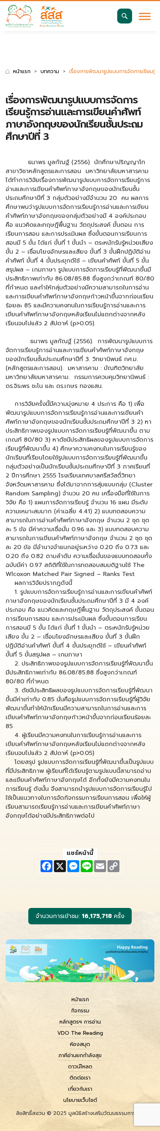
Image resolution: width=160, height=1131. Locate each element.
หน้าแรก (22, 71)
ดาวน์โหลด (80, 1067)
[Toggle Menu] (145, 16)
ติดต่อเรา (80, 1078)
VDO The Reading (80, 1033)
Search (124, 16)
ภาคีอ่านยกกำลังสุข (80, 1055)
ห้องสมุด (80, 1044)
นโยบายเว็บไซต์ (80, 1100)
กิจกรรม (80, 1011)
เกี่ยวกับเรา (80, 1089)
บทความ (50, 71)
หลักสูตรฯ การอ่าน (80, 1022)
